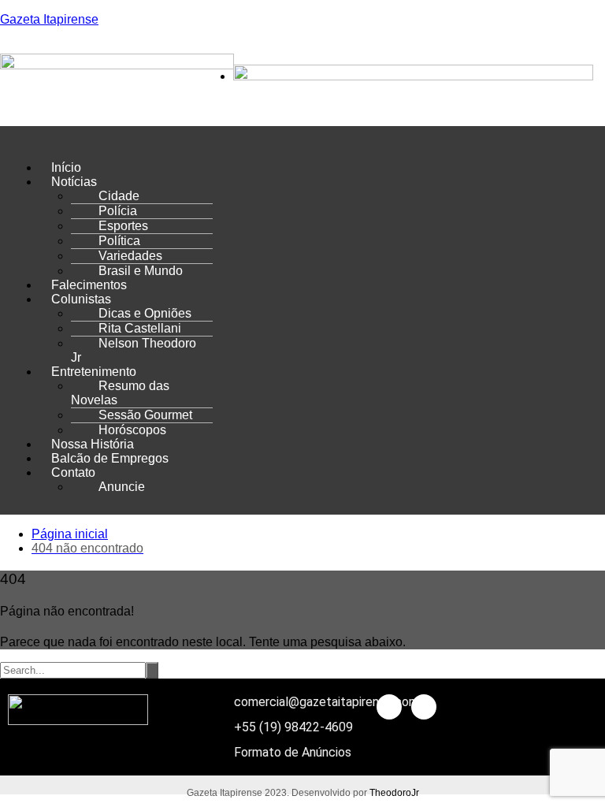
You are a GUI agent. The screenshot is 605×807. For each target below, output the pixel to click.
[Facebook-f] (389, 707)
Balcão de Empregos (110, 458)
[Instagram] (423, 707)
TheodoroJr (394, 792)
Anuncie (121, 486)
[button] (302, 141)
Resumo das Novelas (120, 393)
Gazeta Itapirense (49, 19)
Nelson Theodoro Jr (133, 350)
